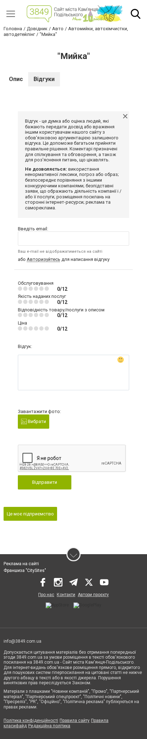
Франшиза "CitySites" (25, 570)
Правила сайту (75, 720)
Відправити (44, 482)
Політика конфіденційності (31, 720)
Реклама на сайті (21, 563)
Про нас (46, 594)
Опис (16, 79)
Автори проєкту (93, 594)
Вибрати (36, 421)
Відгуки (44, 79)
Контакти (66, 594)
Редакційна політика (49, 725)
